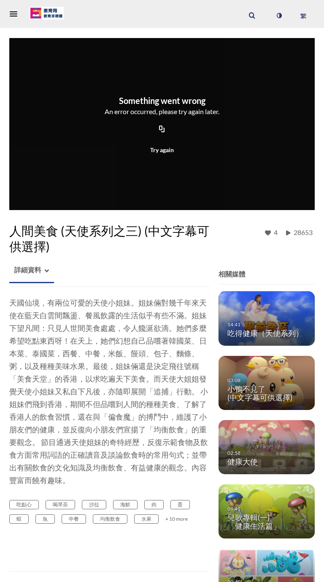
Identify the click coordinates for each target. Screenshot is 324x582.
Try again (162, 149)
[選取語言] (303, 15)
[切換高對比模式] (278, 15)
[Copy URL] (162, 130)
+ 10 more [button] (176, 519)
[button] (16, 14)
